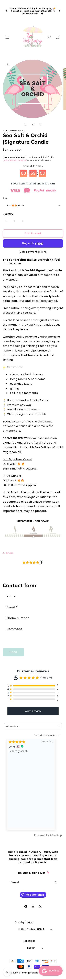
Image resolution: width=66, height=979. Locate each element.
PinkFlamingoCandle (26, 972)
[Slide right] (40, 124)
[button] (7, 37)
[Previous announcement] (6, 11)
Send (13, 652)
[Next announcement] (59, 11)
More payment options (33, 251)
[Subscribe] (55, 882)
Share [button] (10, 553)
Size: (5, 198)
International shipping (15, 160)
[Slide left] (25, 124)
